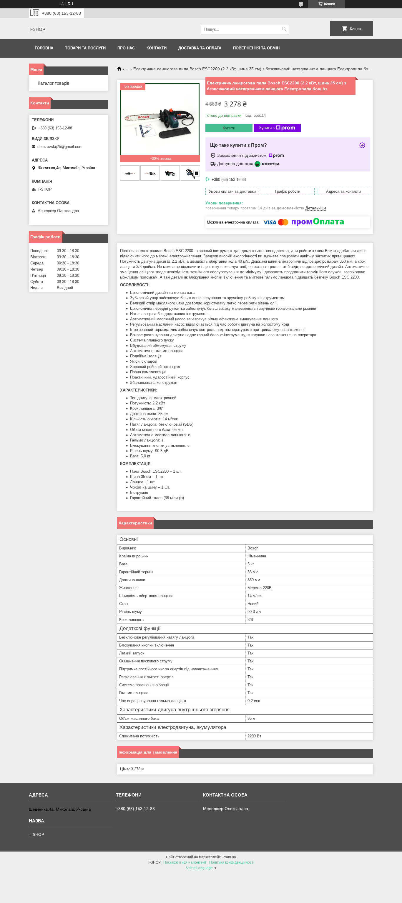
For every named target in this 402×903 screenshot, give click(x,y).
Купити (229, 128)
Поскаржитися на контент (185, 862)
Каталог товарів (53, 83)
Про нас (126, 48)
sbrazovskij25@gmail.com (59, 146)
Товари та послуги (85, 48)
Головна (44, 48)
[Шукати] (284, 29)
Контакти (157, 48)
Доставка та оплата (199, 48)
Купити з (267, 128)
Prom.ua (229, 857)
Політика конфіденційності (231, 862)
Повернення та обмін (256, 48)
